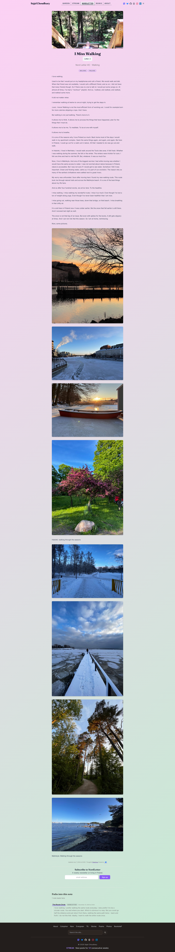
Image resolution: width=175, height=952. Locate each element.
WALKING (83, 70)
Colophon (64, 926)
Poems (101, 926)
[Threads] (133, 3)
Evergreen (80, 926)
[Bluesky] (127, 3)
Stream (75, 3)
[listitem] (106, 862)
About (107, 3)
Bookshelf (118, 926)
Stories (93, 926)
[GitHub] (130, 3)
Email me (95, 862)
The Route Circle (58, 905)
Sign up (105, 877)
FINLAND (92, 70)
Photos (109, 926)
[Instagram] (137, 3)
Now (72, 926)
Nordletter (87, 3)
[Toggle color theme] (143, 3)
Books (99, 3)
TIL (87, 926)
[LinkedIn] (140, 3)
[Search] (105, 932)
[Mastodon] (124, 3)
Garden (66, 3)
